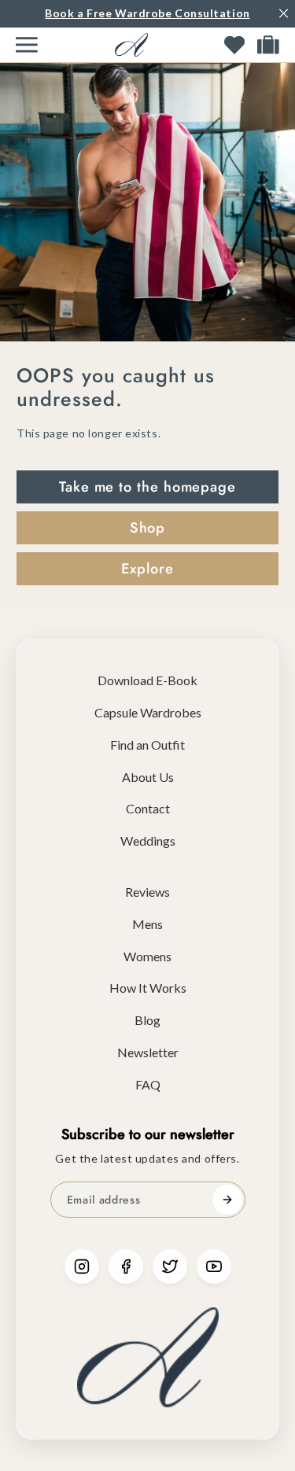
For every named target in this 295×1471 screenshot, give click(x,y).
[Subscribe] (227, 1200)
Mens (147, 923)
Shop (148, 528)
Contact (148, 808)
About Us (148, 776)
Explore (147, 569)
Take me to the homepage (147, 487)
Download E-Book (147, 680)
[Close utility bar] (283, 14)
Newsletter (148, 1052)
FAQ (147, 1084)
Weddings (147, 840)
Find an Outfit (147, 744)
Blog (147, 1019)
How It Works (147, 987)
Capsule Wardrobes (147, 712)
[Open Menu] (26, 45)
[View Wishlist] (234, 45)
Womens (147, 956)
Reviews (147, 891)
